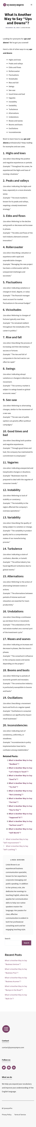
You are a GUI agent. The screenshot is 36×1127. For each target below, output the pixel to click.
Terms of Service (20, 1115)
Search (7, 938)
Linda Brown (25, 27)
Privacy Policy (6, 1115)
